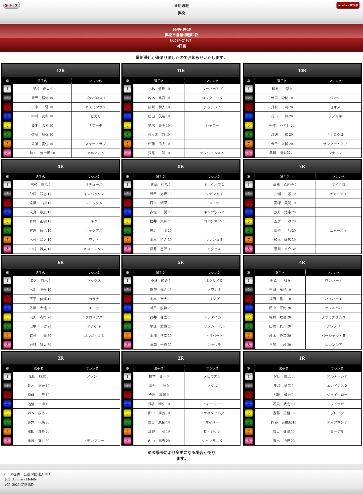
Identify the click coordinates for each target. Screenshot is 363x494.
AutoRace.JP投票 (348, 5)
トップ (14, 5)
